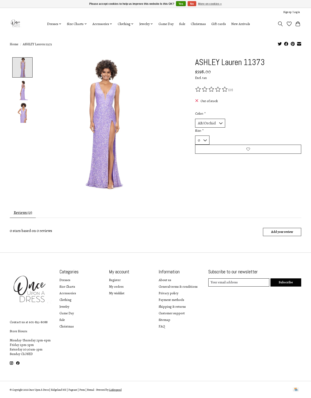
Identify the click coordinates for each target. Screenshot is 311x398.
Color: (200, 113)
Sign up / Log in (291, 12)
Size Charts (67, 286)
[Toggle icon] (280, 24)
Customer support (172, 313)
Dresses (64, 280)
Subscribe (286, 282)
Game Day (166, 23)
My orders (116, 286)
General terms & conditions (178, 286)
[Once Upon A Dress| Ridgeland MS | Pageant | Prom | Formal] (16, 24)
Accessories (67, 293)
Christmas (198, 23)
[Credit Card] (296, 390)
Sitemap (164, 319)
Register (115, 280)
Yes (180, 3)
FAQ (162, 326)
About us (165, 280)
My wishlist (117, 293)
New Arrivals (240, 23)
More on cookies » (210, 3)
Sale (182, 23)
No (192, 3)
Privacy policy (168, 293)
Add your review (282, 232)
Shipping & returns (172, 306)
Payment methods (171, 299)
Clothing (65, 299)
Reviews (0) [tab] (23, 212)
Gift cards (218, 23)
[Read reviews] (211, 89)
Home (14, 44)
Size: (199, 130)
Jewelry (64, 306)
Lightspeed (115, 390)
